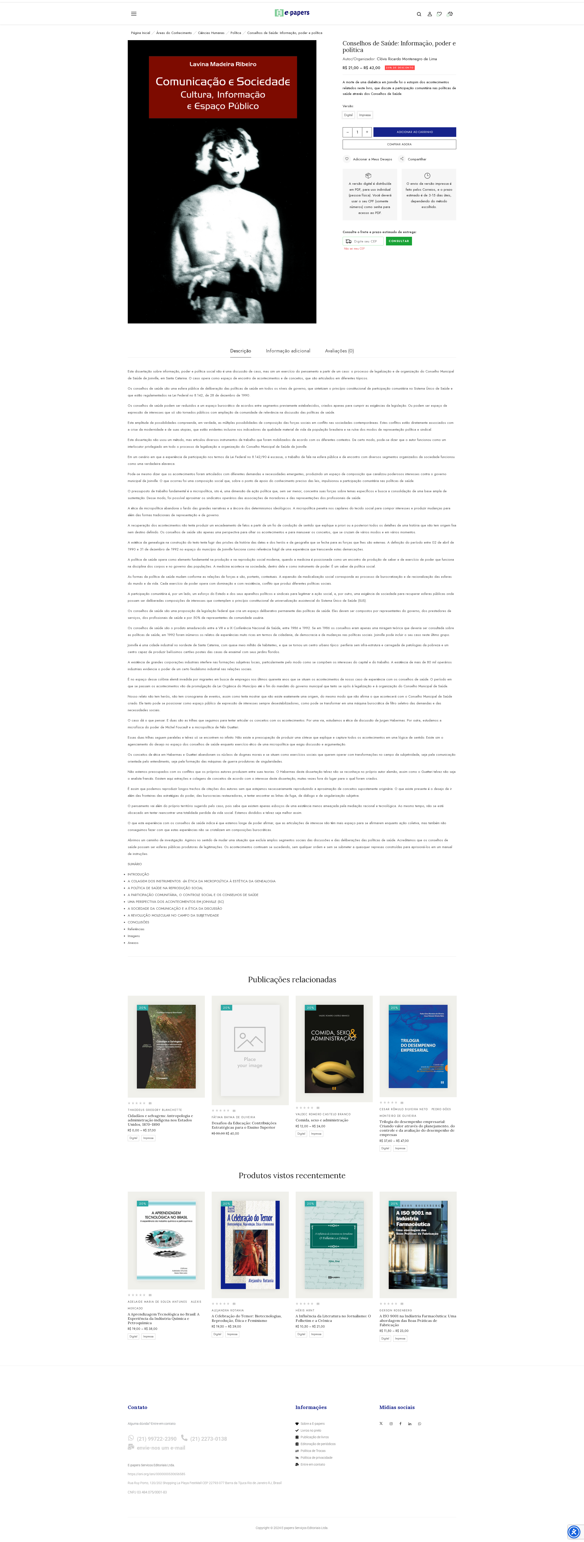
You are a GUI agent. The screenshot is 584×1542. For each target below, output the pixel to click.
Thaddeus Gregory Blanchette (155, 1110)
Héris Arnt (305, 1310)
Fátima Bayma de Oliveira (233, 1117)
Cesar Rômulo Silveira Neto (404, 1109)
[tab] (240, 352)
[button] (450, 13)
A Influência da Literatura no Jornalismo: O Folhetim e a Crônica (333, 1318)
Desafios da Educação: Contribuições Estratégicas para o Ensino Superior (244, 1125)
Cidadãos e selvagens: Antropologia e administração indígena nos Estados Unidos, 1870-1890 (160, 1120)
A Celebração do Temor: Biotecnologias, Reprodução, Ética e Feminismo (247, 1318)
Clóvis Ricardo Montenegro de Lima (407, 59)
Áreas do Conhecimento (174, 32)
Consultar (399, 241)
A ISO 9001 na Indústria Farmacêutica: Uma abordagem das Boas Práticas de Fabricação (418, 1320)
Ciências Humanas (211, 32)
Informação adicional (288, 350)
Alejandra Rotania (228, 1310)
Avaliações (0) (339, 350)
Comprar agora (399, 144)
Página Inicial (140, 32)
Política (236, 32)
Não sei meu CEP (354, 249)
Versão (348, 106)
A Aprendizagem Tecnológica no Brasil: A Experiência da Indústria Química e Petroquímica (163, 1318)
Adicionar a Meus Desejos (372, 159)
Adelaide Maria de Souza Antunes (157, 1302)
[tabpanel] (166, 1069)
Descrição (240, 350)
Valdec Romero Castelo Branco (323, 1114)
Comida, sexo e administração (322, 1120)
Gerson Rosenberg (396, 1310)
